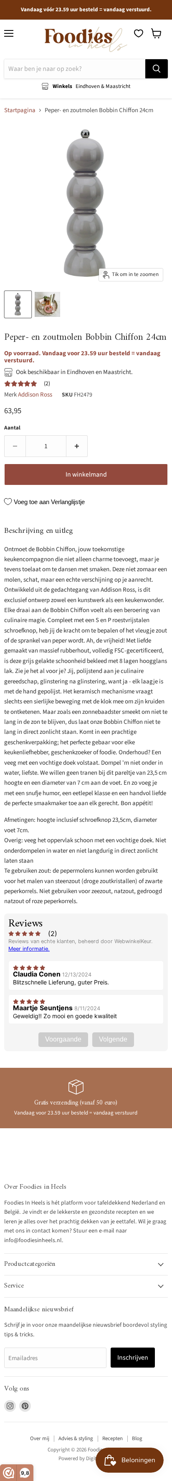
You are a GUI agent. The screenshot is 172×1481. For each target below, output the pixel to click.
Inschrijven (132, 1357)
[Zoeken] (156, 68)
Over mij (39, 1438)
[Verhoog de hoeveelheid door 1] (77, 446)
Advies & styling (75, 1438)
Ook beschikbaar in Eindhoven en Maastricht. (74, 372)
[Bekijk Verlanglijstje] (138, 33)
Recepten (112, 1438)
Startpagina (19, 110)
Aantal (12, 428)
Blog (137, 1438)
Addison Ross (35, 394)
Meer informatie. (29, 949)
